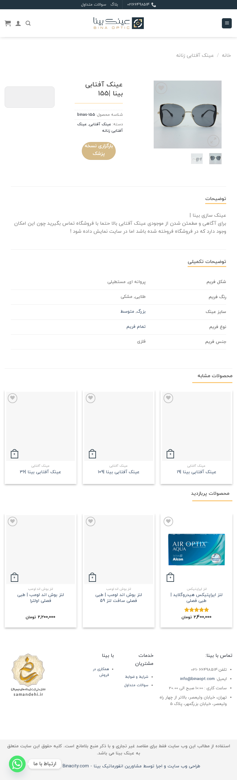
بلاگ (114, 4)
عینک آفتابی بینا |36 (40, 472)
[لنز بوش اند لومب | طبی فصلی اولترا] (40, 549)
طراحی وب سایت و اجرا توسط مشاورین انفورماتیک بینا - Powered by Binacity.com (118, 766)
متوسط (127, 311)
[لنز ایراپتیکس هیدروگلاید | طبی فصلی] (196, 549)
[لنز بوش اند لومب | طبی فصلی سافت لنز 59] (118, 549)
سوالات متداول (93, 4)
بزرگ (141, 311)
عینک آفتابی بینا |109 (118, 472)
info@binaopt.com (197, 679)
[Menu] (227, 23)
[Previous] (212, 114)
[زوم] (213, 141)
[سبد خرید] (8, 23)
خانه (226, 55)
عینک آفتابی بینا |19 (196, 472)
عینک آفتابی (100, 124)
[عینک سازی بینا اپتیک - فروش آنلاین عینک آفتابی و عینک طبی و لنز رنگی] (118, 23)
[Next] (158, 114)
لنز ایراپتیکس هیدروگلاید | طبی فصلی (196, 598)
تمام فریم (136, 326)
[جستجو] (28, 23)
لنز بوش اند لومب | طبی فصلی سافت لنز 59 (118, 598)
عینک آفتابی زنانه (195, 55)
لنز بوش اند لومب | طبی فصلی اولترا (40, 598)
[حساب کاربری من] (18, 23)
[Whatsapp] (17, 764)
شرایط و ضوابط (136, 676)
